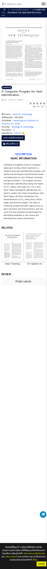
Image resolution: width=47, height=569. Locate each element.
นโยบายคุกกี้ (11, 556)
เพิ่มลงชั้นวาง (11, 143)
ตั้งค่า (34, 559)
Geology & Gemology (22, 126)
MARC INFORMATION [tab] (23, 158)
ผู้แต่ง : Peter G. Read (12, 99)
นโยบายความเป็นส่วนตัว (34, 553)
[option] (21, 248)
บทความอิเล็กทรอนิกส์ (13, 137)
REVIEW (6, 274)
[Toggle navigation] (43, 4)
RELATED (7, 227)
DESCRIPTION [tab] (23, 154)
